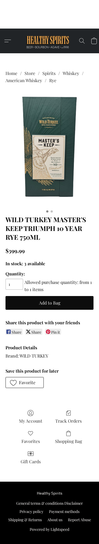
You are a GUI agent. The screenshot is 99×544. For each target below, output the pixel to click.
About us (54, 519)
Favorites (30, 441)
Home (11, 73)
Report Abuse (79, 519)
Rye (52, 80)
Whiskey (71, 73)
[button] (49, 22)
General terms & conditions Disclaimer (49, 503)
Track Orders (68, 421)
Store (29, 73)
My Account (30, 421)
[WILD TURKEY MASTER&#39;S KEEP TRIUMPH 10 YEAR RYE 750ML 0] (50, 148)
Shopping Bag (68, 441)
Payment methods (64, 511)
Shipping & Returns (25, 519)
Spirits (49, 73)
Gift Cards (31, 461)
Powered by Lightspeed (49, 529)
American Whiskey (24, 80)
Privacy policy (31, 511)
